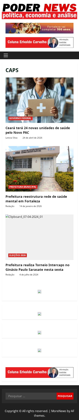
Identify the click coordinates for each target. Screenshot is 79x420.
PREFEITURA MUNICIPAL (22, 186)
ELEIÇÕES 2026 (17, 255)
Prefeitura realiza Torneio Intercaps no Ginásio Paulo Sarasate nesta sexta (39, 237)
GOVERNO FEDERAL (20, 118)
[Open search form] (72, 55)
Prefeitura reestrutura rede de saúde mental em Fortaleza (39, 169)
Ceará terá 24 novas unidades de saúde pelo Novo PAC (39, 100)
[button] (6, 55)
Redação (10, 206)
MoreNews (58, 411)
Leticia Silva (11, 137)
